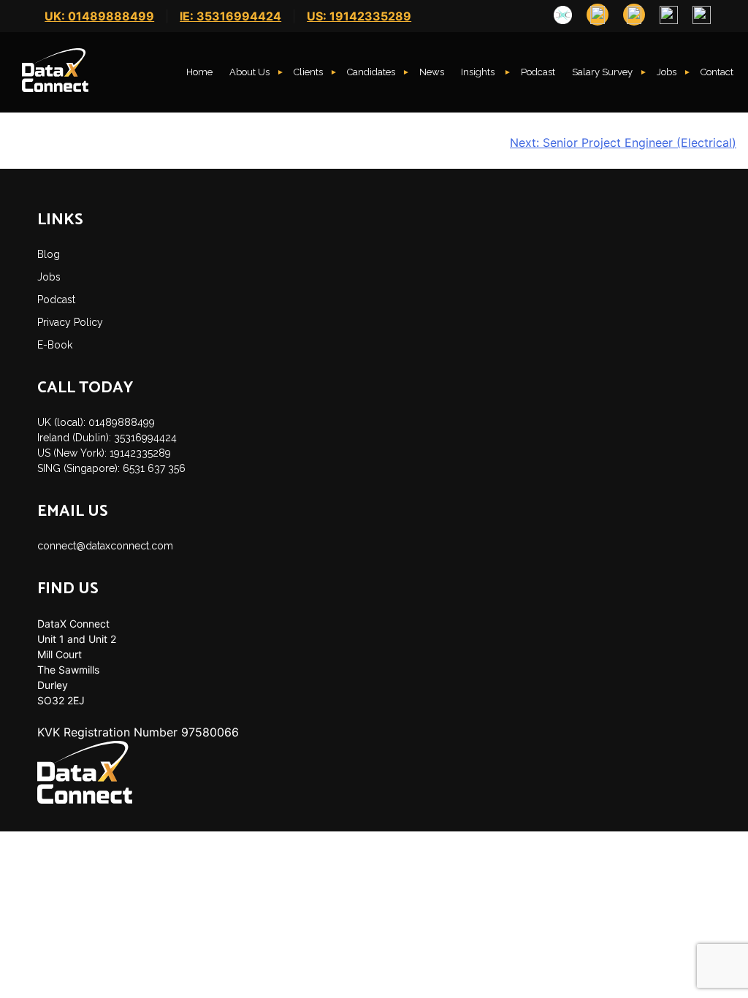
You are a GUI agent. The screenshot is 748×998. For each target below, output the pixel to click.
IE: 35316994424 (230, 16)
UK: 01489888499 (99, 16)
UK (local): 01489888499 (96, 422)
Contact (717, 71)
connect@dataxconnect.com (105, 546)
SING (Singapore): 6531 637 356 (111, 468)
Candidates (371, 71)
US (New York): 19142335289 (104, 453)
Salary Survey (602, 71)
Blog (48, 254)
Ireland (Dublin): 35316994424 (107, 437)
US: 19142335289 (359, 16)
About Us (249, 71)
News (431, 71)
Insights (479, 71)
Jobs (666, 71)
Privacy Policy (70, 322)
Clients (308, 71)
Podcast (538, 71)
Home (199, 71)
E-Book (54, 345)
